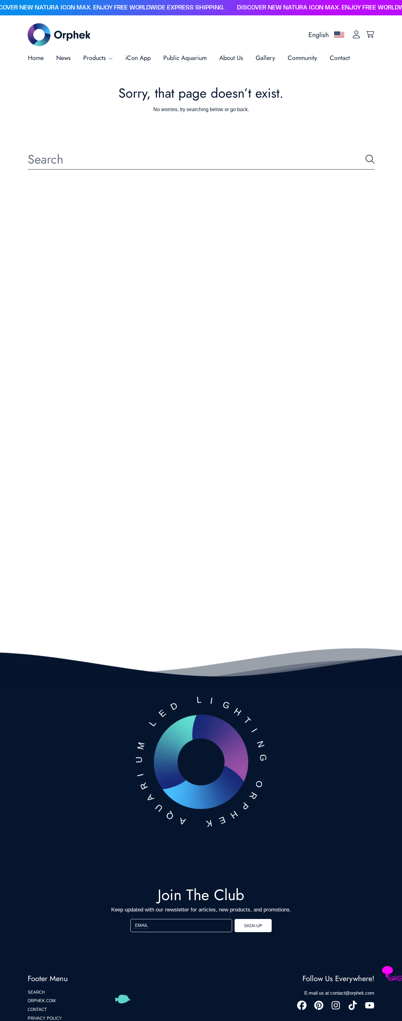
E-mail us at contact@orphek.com (339, 993)
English (318, 35)
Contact (37, 1009)
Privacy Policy (45, 1018)
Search (36, 992)
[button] (370, 34)
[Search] (370, 159)
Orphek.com (42, 1000)
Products (95, 57)
